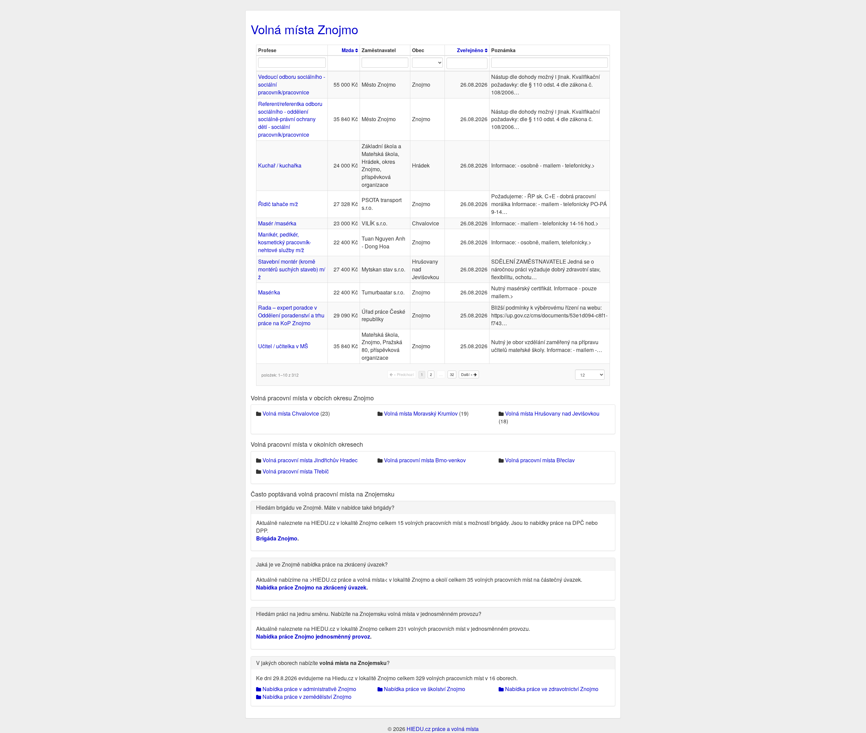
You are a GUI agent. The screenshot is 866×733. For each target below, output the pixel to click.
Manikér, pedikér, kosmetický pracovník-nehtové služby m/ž (284, 242)
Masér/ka (269, 292)
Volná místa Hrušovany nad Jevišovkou (552, 413)
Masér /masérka (277, 223)
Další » (467, 374)
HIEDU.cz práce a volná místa (443, 729)
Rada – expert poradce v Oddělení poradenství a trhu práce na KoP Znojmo (291, 315)
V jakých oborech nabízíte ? (323, 663)
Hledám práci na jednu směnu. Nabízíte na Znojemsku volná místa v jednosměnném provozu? (368, 614)
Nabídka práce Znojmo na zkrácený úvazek (311, 587)
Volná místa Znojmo (304, 29)
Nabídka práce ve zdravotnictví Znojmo (551, 689)
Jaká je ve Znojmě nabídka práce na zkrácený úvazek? (322, 564)
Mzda (348, 50)
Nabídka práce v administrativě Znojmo (308, 689)
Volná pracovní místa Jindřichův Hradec (310, 460)
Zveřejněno (471, 50)
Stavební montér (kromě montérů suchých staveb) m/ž (291, 269)
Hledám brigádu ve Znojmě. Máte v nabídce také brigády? (325, 507)
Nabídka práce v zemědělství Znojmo (306, 697)
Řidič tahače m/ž (278, 204)
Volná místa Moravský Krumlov (421, 413)
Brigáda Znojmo (276, 538)
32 (452, 374)
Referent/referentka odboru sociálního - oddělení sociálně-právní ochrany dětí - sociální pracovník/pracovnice (290, 119)
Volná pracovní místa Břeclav (540, 460)
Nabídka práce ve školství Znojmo (424, 689)
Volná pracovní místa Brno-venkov (425, 460)
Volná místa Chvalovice (291, 413)
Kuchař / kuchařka (279, 165)
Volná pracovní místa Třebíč (296, 471)
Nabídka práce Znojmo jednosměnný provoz (313, 636)
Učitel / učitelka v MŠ (283, 346)
